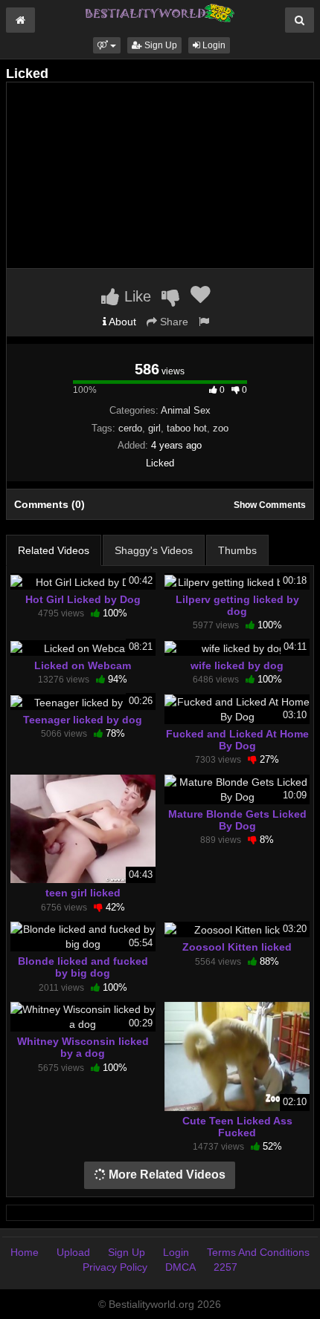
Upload (73, 1252)
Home (24, 1252)
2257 (225, 1267)
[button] (107, 45)
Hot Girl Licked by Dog (83, 599)
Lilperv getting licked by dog (237, 605)
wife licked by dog (237, 665)
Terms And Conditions (258, 1252)
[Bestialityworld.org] (160, 12)
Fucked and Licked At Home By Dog (237, 740)
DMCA (180, 1267)
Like (135, 296)
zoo (220, 428)
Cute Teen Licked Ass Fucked (237, 1127)
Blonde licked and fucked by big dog (83, 967)
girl (154, 428)
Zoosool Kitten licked (237, 947)
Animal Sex (186, 410)
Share (172, 322)
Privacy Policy (115, 1267)
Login (212, 45)
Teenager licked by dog (82, 720)
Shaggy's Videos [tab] (154, 550)
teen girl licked (83, 893)
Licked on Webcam (82, 665)
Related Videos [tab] (53, 550)
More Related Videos (165, 1174)
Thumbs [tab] (237, 550)
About (121, 322)
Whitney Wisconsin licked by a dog (83, 1047)
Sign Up (159, 45)
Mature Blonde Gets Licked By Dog (237, 820)
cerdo (130, 428)
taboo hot (187, 428)
